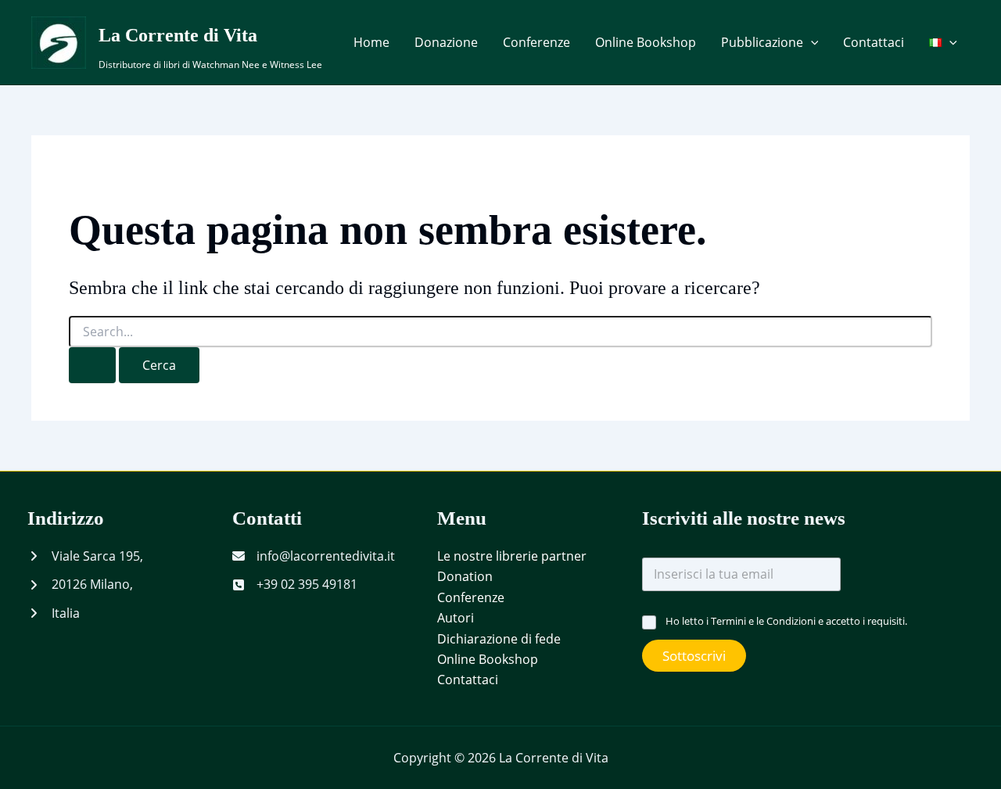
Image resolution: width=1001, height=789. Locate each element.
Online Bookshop (645, 42)
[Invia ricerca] (92, 365)
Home (371, 42)
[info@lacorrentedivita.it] (313, 556)
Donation (465, 576)
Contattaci (873, 42)
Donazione (446, 42)
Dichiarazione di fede (499, 638)
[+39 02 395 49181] (294, 584)
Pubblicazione (762, 42)
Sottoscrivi (694, 656)
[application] (811, 42)
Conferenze (536, 42)
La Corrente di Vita (178, 35)
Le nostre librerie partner (512, 556)
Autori (455, 617)
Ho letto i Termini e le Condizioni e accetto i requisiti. (786, 621)
